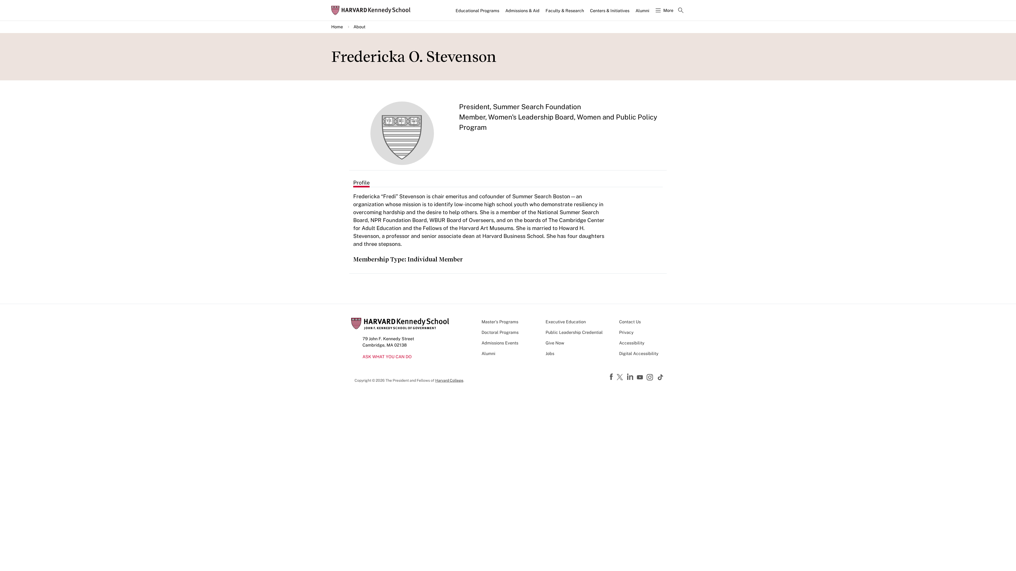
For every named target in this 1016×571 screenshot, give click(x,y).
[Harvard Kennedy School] (372, 10)
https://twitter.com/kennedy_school (621, 377)
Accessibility (632, 343)
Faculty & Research (565, 10)
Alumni (642, 10)
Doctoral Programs (500, 332)
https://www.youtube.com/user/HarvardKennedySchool (641, 377)
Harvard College (449, 380)
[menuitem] (478, 13)
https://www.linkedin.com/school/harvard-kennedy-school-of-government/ (631, 377)
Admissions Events (500, 343)
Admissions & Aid (522, 10)
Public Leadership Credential (574, 332)
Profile (361, 182)
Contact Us (630, 321)
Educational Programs (477, 10)
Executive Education (566, 321)
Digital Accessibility (639, 353)
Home (337, 26)
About (359, 26)
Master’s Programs (500, 321)
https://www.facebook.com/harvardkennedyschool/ (612, 377)
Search (681, 10)
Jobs (550, 353)
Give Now (555, 343)
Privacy (626, 332)
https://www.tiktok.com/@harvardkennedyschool (661, 377)
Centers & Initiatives (609, 10)
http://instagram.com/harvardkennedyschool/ (651, 377)
